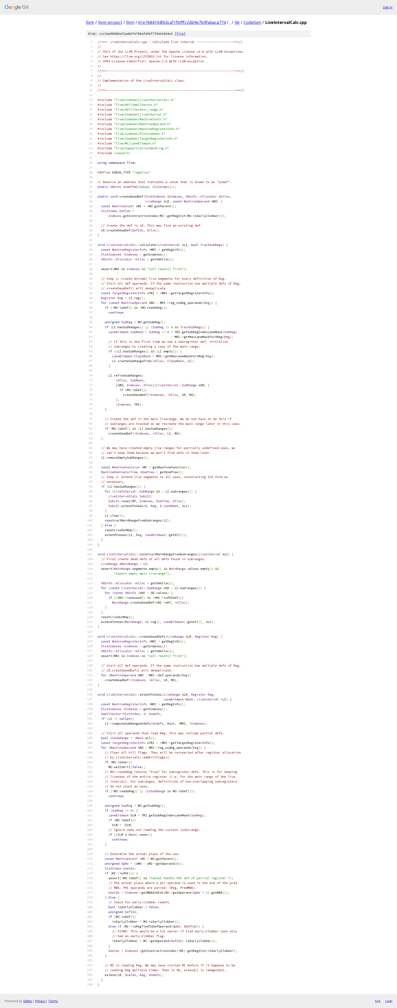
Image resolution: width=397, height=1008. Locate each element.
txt (377, 1001)
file (180, 34)
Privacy (40, 1001)
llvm (90, 22)
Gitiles (27, 1001)
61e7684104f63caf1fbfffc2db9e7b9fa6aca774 (182, 22)
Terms (53, 1001)
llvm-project (110, 22)
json (388, 1001)
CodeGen (252, 22)
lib (237, 22)
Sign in (387, 7)
